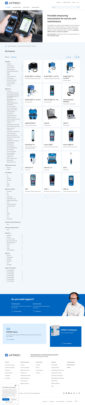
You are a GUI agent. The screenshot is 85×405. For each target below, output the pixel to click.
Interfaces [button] (7, 233)
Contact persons (17, 311)
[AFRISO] (12, 3)
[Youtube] (69, 393)
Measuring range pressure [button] (12, 227)
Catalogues (7, 375)
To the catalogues (67, 343)
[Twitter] (76, 393)
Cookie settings (69, 401)
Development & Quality (56, 372)
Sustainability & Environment (57, 370)
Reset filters (14, 57)
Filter (8, 224)
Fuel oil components (24, 367)
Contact (74, 2)
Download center (67, 2)
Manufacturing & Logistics (57, 375)
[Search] (78, 7)
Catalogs (38, 372)
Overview (22, 365)
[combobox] (69, 57)
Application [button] (8, 89)
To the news (11, 339)
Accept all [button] (6, 399)
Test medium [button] (8, 172)
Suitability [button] (7, 61)
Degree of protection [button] (10, 268)
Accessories (7, 370)
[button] (9, 402)
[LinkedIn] (71, 393)
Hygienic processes (24, 383)
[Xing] (79, 393)
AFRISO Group (54, 380)
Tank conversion (24, 380)
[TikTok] (74, 393)
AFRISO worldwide (55, 383)
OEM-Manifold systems (25, 375)
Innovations (7, 378)
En (78, 2)
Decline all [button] (13, 399)
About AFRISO (54, 365)
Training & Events (71, 362)
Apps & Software (8, 372)
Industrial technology (9, 365)
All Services (38, 311)
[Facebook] (66, 393)
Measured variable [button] (10, 189)
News (52, 386)
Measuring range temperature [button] (13, 222)
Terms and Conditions (60, 401)
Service (37, 367)
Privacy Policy (51, 401)
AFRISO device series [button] (10, 165)
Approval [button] (7, 253)
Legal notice (44, 401)
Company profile (55, 367)
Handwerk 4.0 (23, 372)
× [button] (16, 385)
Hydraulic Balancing (24, 378)
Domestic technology (9, 367)
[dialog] (10, 394)
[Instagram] (64, 393)
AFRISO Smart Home (24, 370)
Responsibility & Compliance (57, 378)
